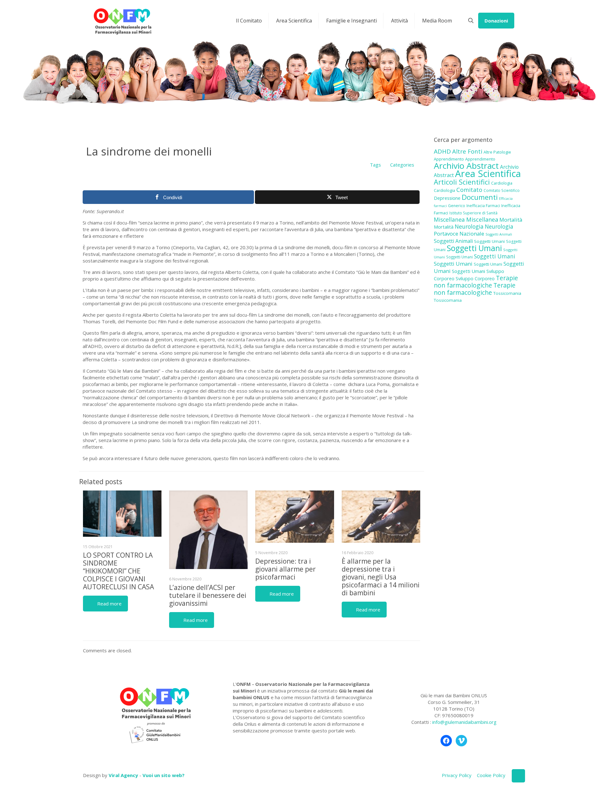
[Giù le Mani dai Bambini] (122, 20)
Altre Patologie (497, 152)
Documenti (480, 197)
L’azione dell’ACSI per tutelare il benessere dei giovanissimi (207, 595)
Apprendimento (449, 159)
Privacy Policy (457, 775)
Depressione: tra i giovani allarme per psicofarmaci (285, 569)
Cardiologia (501, 183)
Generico (456, 205)
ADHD (442, 151)
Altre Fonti (467, 151)
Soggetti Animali (498, 234)
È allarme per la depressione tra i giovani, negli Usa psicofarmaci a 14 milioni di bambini (381, 577)
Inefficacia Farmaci (483, 205)
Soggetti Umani (489, 241)
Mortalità (510, 219)
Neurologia (469, 226)
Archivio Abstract (466, 165)
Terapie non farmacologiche (476, 281)
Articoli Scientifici (462, 182)
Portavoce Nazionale (459, 233)
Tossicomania (507, 293)
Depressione (447, 198)
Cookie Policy (491, 775)
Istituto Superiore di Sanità (473, 212)
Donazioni (496, 20)
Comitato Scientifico (502, 190)
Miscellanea (449, 219)
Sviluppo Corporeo (475, 278)
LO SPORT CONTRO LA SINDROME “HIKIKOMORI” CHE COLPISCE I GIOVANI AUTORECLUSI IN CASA (118, 571)
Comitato (469, 189)
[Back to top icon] (518, 775)
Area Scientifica (488, 173)
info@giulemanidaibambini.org (464, 722)
